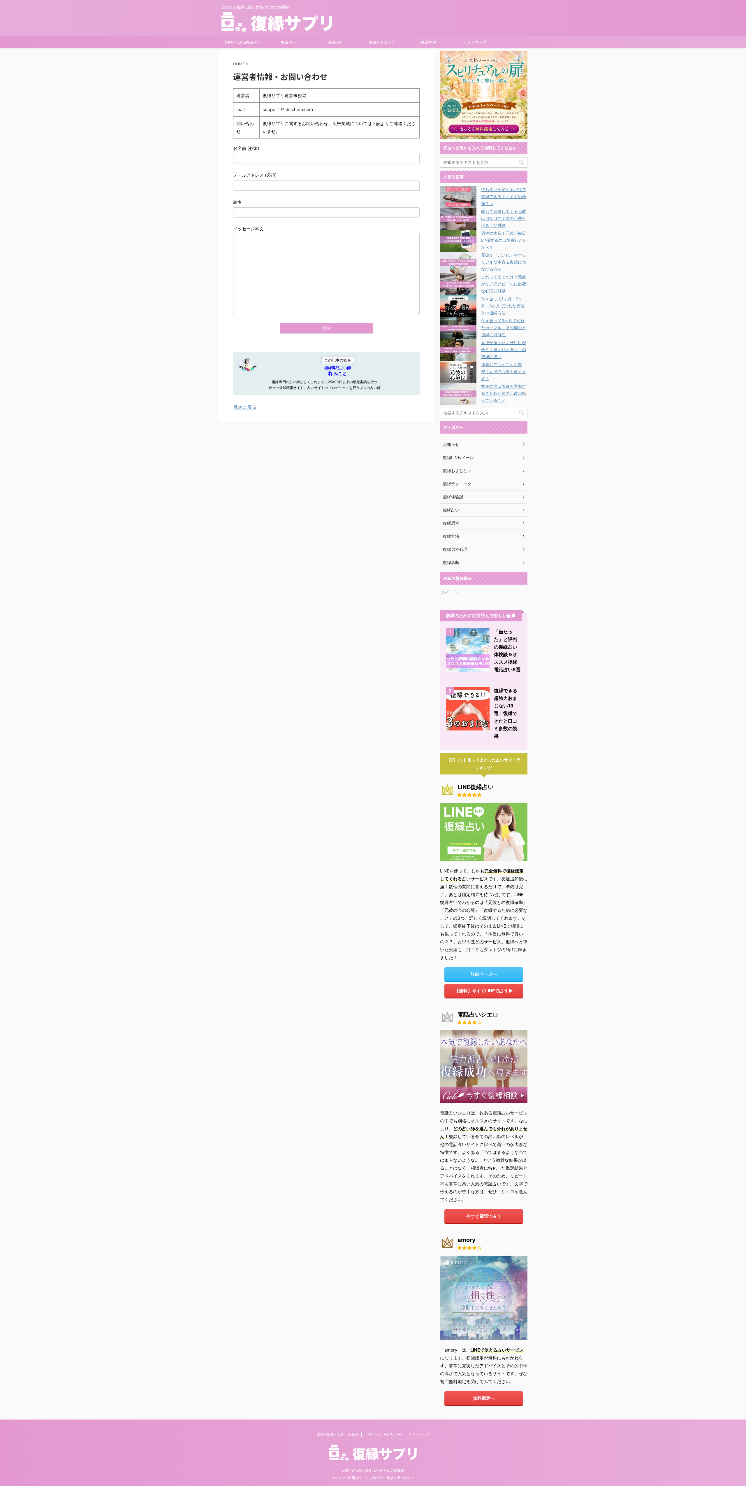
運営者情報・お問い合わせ (337, 1434)
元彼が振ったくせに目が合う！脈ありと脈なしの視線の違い (503, 349)
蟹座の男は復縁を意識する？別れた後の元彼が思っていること (503, 393)
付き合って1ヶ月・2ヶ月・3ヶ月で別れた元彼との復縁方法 (503, 305)
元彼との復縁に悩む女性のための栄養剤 (373, 1470)
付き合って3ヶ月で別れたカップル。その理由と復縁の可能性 (503, 327)
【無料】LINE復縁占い (242, 42)
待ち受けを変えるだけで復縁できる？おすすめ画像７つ (503, 196)
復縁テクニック (382, 42)
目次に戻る (244, 407)
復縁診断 (335, 42)
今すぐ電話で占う (483, 1216)
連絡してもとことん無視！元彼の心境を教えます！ (503, 371)
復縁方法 (428, 42)
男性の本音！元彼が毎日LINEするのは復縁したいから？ (504, 240)
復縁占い (288, 42)
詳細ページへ (484, 974)
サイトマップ (475, 42)
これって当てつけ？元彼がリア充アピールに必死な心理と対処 (503, 283)
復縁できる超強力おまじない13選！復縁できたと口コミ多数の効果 (505, 713)
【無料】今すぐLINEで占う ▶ (484, 990)
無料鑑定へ (484, 1398)
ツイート (449, 592)
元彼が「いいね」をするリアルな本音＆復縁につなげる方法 (503, 262)
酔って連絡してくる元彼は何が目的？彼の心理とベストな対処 (503, 218)
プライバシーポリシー (383, 1434)
